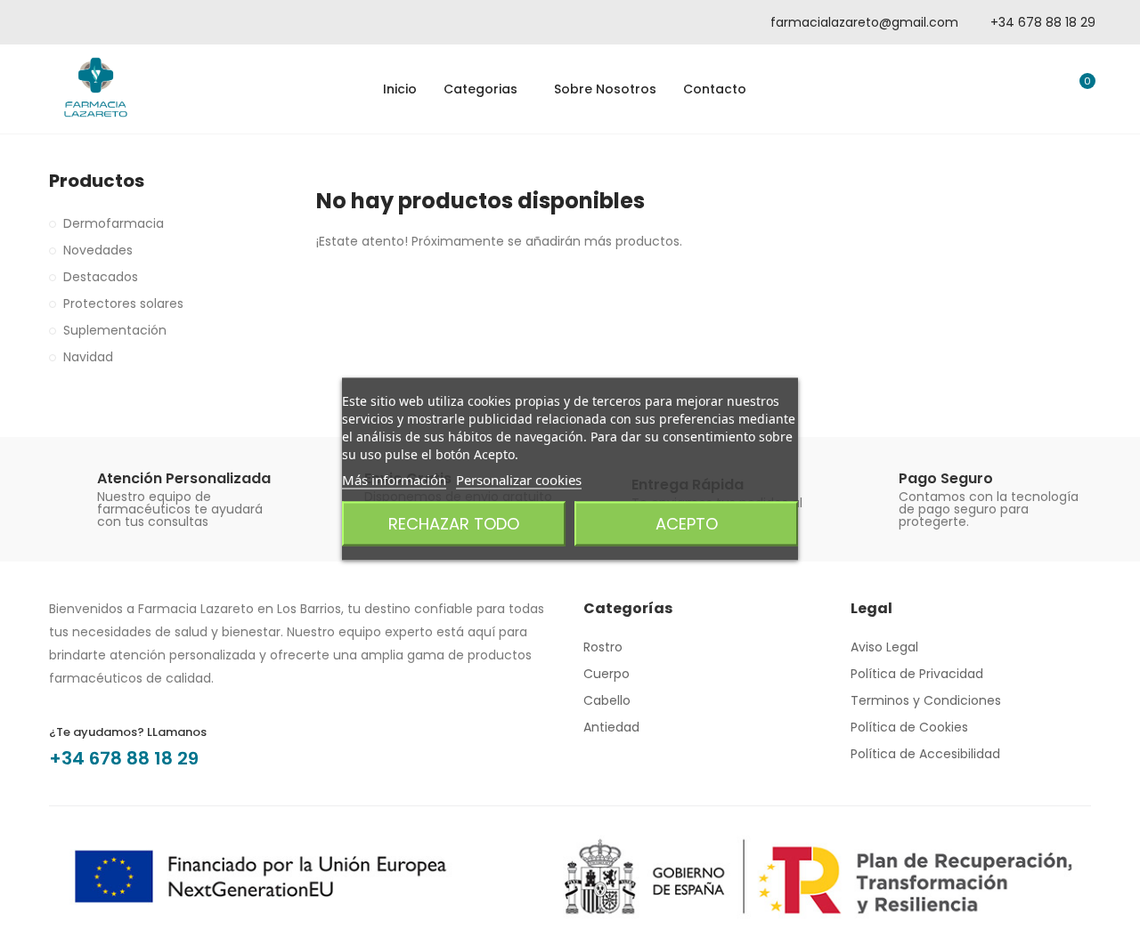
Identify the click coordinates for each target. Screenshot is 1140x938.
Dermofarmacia (113, 223)
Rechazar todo (453, 524)
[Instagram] (124, 22)
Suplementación (115, 330)
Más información (394, 480)
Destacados (100, 277)
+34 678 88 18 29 (124, 758)
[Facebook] (75, 22)
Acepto (687, 524)
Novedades (98, 250)
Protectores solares (123, 303)
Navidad (88, 357)
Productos (96, 181)
